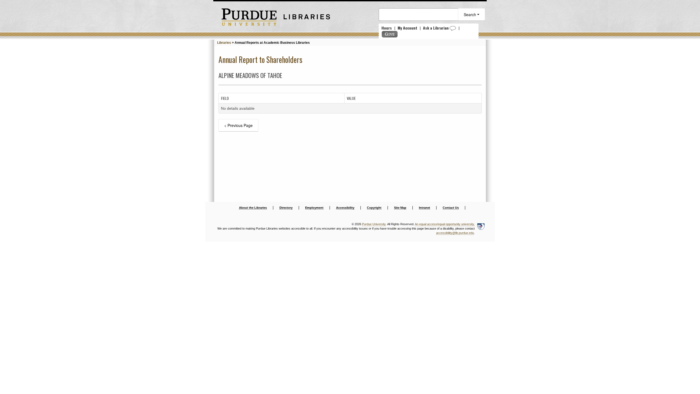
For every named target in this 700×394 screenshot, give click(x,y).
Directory (286, 207)
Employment (314, 207)
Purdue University (374, 224)
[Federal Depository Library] (481, 229)
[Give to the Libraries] (390, 34)
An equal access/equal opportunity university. (445, 224)
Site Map (400, 207)
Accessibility (345, 207)
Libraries (224, 43)
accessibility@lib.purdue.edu (455, 232)
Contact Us (451, 207)
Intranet (424, 207)
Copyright (374, 207)
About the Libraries (253, 207)
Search (470, 14)
